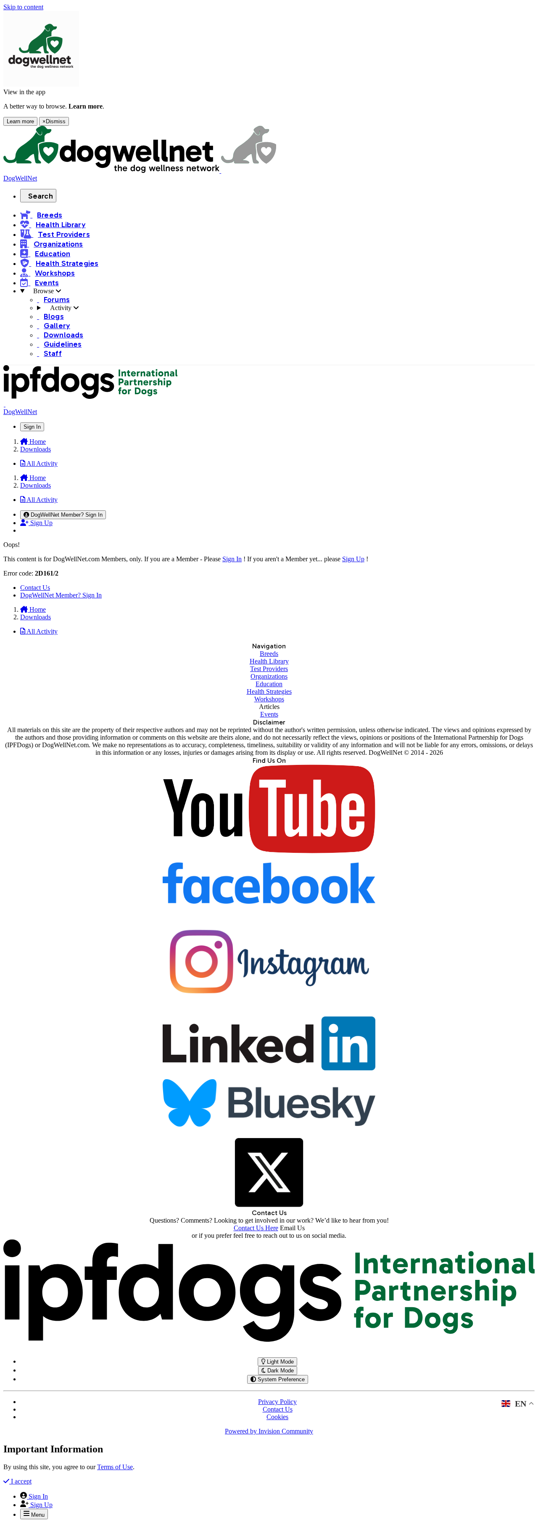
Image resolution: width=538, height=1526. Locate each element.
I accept (20, 1481)
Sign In (232, 559)
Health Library (269, 661)
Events (269, 714)
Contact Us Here (256, 1227)
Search (40, 196)
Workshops (269, 699)
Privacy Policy (277, 1401)
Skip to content (23, 7)
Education (269, 683)
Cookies (277, 1416)
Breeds (269, 653)
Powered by (269, 1431)
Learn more (20, 121)
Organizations (269, 676)
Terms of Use (115, 1466)
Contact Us (35, 587)
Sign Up (353, 559)
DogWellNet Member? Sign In (61, 595)
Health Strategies (269, 691)
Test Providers (269, 668)
